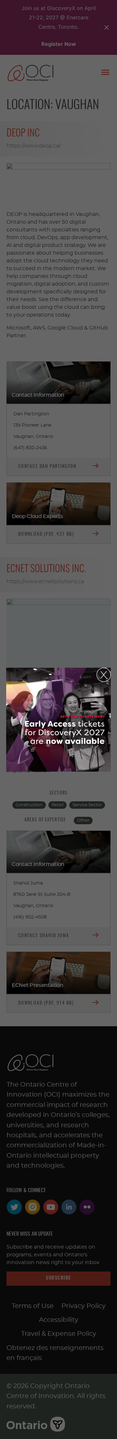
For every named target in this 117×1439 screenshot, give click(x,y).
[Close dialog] (104, 675)
